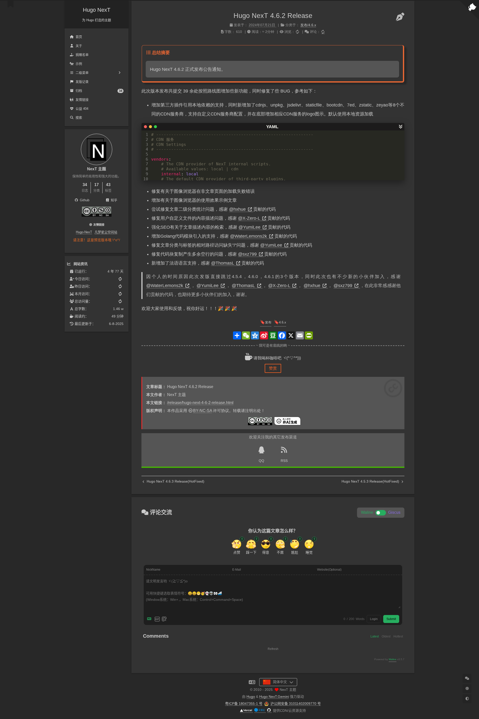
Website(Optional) (329, 569)
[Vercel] (246, 711)
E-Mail (236, 569)
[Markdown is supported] (150, 619)
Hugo (250, 697)
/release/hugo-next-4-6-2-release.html (200, 403)
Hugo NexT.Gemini (274, 697)
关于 (79, 46)
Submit (391, 619)
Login (374, 619)
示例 (79, 64)
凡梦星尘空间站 (106, 232)
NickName (153, 569)
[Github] (269, 711)
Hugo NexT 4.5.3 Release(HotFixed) (371, 481)
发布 (268, 322)
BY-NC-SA (202, 411)
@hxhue (238, 209)
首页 (79, 37)
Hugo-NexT (84, 232)
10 (145, 179)
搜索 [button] (79, 117)
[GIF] (157, 619)
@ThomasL (223, 263)
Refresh (273, 649)
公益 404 (82, 108)
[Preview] (164, 619)
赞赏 (273, 368)
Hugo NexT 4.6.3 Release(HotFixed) (175, 481)
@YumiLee (250, 227)
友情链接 (82, 100)
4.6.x (282, 322)
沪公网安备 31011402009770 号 (295, 704)
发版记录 (82, 82)
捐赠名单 (82, 55)
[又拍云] (260, 711)
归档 (99, 91)
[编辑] (400, 17)
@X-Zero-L (249, 218)
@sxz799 (248, 254)
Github (84, 200)
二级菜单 (82, 73)
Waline (392, 659)
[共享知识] (97, 215)
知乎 (113, 200)
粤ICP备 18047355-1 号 (243, 704)
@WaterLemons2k (249, 236)
